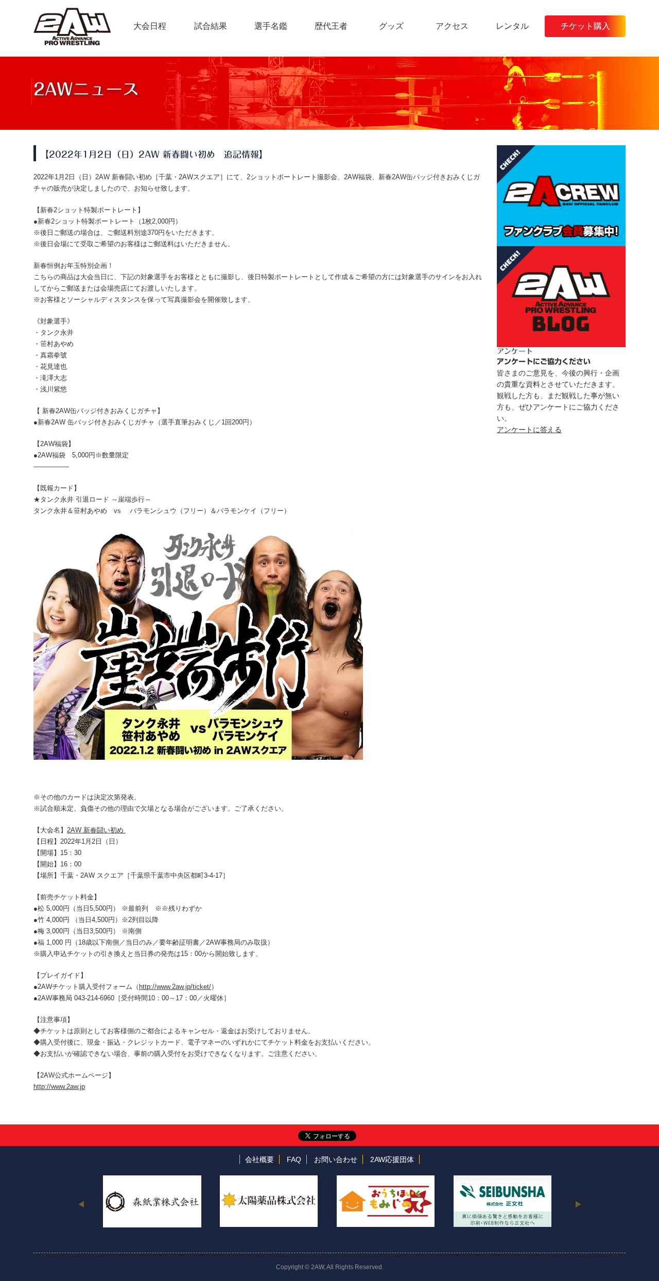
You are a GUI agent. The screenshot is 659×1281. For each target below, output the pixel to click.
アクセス (452, 26)
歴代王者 (331, 26)
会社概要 (259, 1159)
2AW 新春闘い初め (96, 830)
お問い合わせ (335, 1159)
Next (578, 1203)
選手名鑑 (270, 26)
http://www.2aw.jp (59, 1086)
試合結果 (210, 26)
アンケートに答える (529, 429)
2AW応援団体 (392, 1159)
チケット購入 (585, 26)
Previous (81, 1203)
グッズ (391, 26)
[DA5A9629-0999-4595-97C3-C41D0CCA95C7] (198, 532)
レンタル (512, 26)
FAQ (294, 1159)
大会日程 (149, 26)
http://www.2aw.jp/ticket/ (175, 986)
